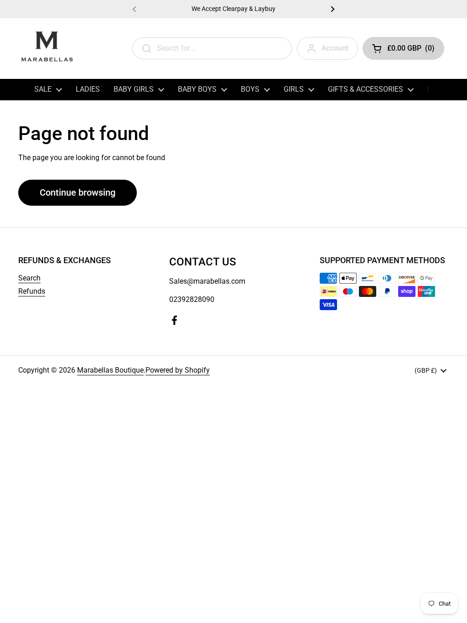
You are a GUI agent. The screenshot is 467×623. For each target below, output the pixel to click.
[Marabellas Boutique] (46, 48)
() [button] (411, 50)
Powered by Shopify (177, 370)
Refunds (31, 291)
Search (29, 278)
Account (335, 48)
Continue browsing (77, 192)
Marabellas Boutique (110, 370)
